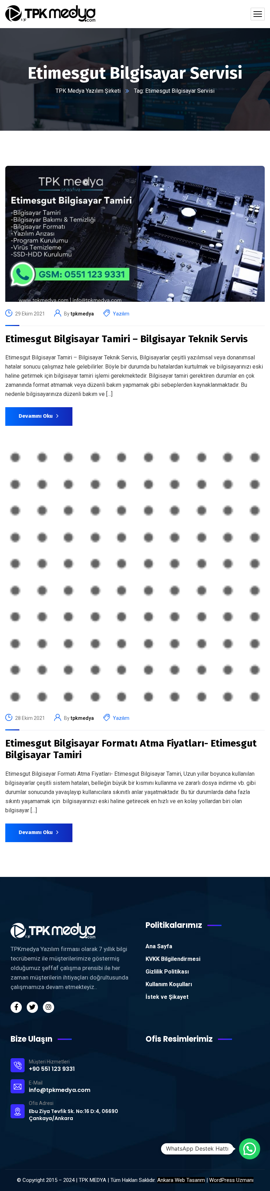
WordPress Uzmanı (231, 1180)
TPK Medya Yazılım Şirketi (88, 90)
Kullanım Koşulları (169, 984)
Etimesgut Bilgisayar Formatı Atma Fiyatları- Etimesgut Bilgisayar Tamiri (131, 749)
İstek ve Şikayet (167, 997)
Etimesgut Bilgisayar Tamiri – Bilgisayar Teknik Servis (126, 339)
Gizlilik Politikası (167, 971)
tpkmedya (82, 314)
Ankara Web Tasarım (181, 1180)
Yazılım (121, 314)
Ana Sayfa (159, 946)
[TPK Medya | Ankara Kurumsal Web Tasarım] (50, 14)
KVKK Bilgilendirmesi (173, 959)
